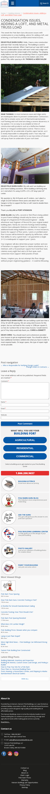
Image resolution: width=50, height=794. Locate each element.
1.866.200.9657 (25, 473)
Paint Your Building (28, 565)
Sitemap (25, 787)
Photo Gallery (25, 548)
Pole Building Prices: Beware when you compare (19, 630)
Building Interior (14, 13)
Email (3, 408)
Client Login (24, 775)
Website (4, 415)
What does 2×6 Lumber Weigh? (12, 624)
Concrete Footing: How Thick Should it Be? (17, 612)
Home (3, 13)
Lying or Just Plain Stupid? (10, 636)
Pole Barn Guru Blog (28, 498)
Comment (5, 381)
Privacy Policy (25, 785)
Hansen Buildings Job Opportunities (25, 782)
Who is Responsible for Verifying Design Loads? (20, 365)
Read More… (5, 722)
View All (25, 679)
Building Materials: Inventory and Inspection (17, 660)
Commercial (25, 456)
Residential (25, 448)
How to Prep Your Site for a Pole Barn (15, 667)
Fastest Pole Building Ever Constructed (15, 650)
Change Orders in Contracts (37, 367)
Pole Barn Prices (24, 778)
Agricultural (25, 440)
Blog (25, 770)
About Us (24, 773)
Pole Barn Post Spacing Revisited (13, 618)
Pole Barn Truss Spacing (10, 594)
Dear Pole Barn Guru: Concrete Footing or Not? (19, 600)
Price (26, 481)
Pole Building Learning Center (33, 531)
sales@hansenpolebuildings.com (21, 740)
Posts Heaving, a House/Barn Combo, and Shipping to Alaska (24, 671)
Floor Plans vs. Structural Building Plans (15, 669)
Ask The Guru (24, 515)
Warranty (24, 780)
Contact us (25, 768)
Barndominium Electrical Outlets (13, 673)
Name (3, 402)
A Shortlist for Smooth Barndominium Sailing (18, 606)
